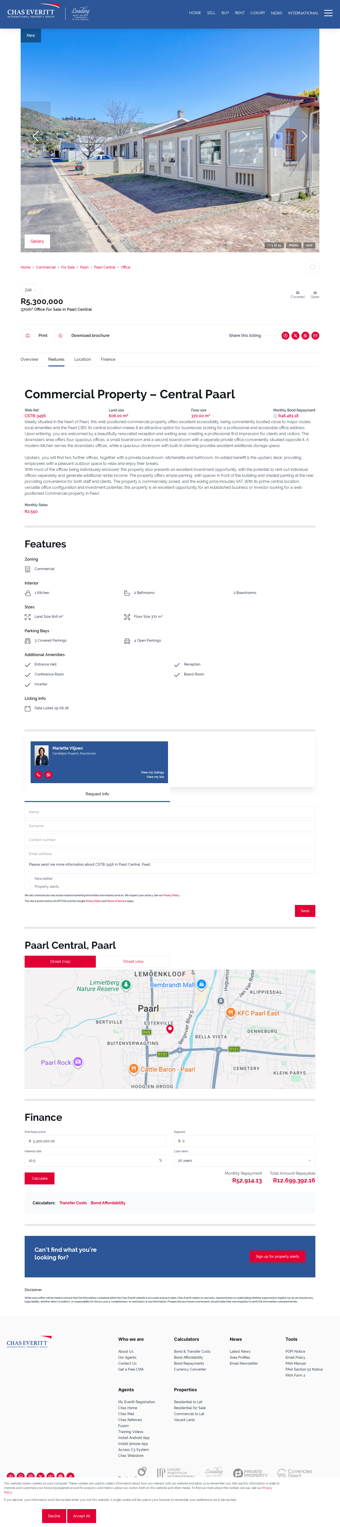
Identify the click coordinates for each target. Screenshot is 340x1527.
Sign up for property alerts (277, 1256)
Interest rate (33, 1151)
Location (82, 359)
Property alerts (47, 887)
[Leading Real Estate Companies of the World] (80, 13)
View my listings (152, 772)
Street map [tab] (60, 961)
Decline (54, 1516)
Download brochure (90, 335)
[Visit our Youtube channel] (51, 1477)
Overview (29, 359)
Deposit (179, 1132)
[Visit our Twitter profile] (41, 1477)
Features (56, 359)
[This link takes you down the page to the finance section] (275, 416)
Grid (309, 245)
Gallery (37, 241)
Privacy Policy (171, 895)
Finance (108, 359)
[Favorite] (312, 267)
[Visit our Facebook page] (11, 1477)
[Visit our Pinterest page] (60, 1477)
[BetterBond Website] (132, 1473)
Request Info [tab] (97, 794)
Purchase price (35, 1132)
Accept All (81, 1516)
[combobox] (250, 1160)
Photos (293, 245)
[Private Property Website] (250, 1474)
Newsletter (44, 879)
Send (305, 911)
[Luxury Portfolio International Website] (176, 1474)
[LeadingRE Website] (214, 1474)
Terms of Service (116, 901)
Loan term (181, 1151)
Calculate (40, 1178)
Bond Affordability (108, 1203)
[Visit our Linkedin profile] (21, 1477)
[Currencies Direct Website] (295, 1473)
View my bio (155, 777)
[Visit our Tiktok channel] (70, 1477)
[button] (36, 136)
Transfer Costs (73, 1203)
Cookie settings (22, 1516)
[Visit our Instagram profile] (31, 1477)
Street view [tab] (133, 961)
